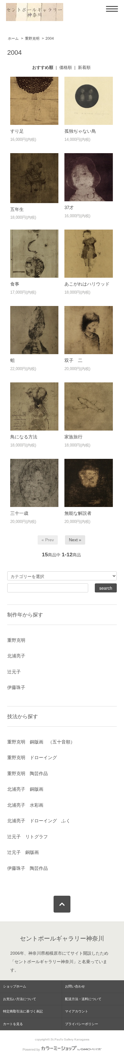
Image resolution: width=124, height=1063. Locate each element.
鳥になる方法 (23, 436)
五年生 (17, 209)
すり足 (17, 131)
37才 (69, 207)
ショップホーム (14, 986)
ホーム (13, 38)
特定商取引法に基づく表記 (23, 1011)
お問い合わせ (75, 986)
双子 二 (73, 360)
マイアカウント (76, 1011)
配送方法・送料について (83, 999)
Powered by (31, 1049)
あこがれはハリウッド (87, 283)
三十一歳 (19, 513)
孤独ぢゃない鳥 (80, 131)
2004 (49, 38)
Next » (75, 539)
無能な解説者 (77, 513)
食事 (14, 283)
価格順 (65, 67)
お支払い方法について (19, 999)
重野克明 (32, 38)
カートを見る (13, 1024)
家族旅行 (73, 436)
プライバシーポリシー (81, 1024)
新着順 (84, 67)
